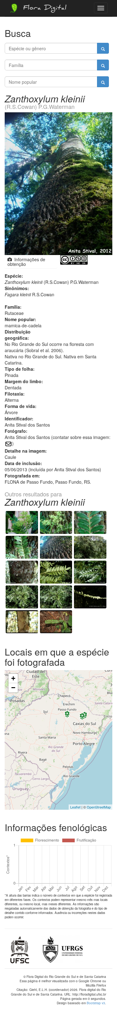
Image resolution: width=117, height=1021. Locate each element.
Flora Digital (43, 9)
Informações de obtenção (26, 261)
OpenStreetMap (99, 806)
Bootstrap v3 (96, 1003)
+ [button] (13, 678)
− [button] (13, 688)
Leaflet (75, 806)
